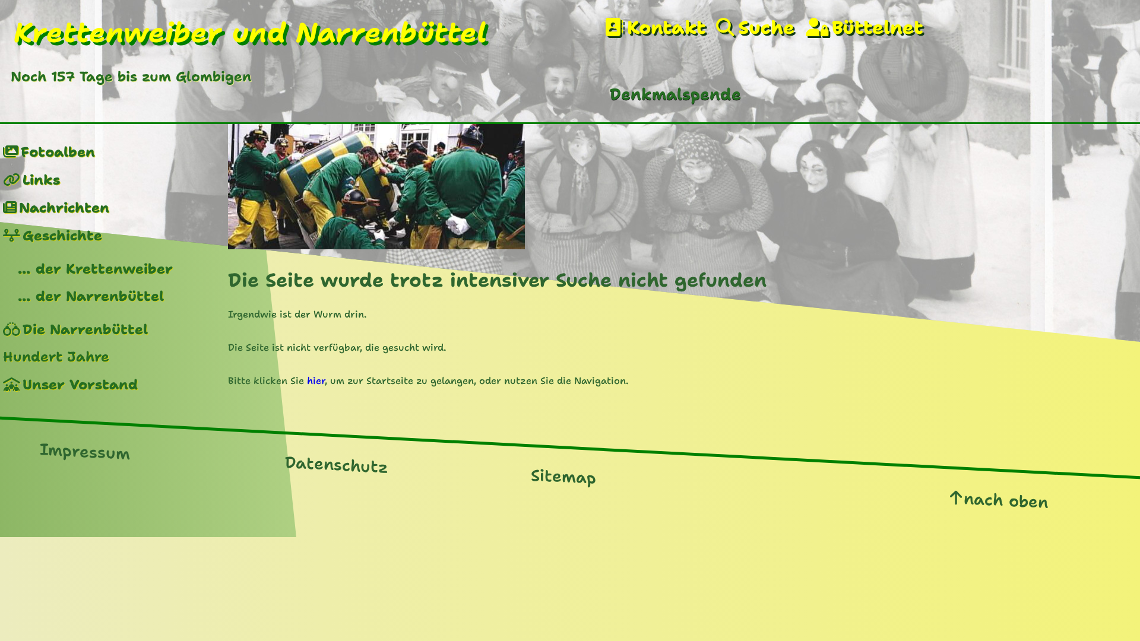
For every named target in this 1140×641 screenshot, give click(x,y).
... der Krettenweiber (95, 268)
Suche (766, 27)
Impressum (85, 452)
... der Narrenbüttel (91, 296)
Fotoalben (58, 151)
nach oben (1006, 500)
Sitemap (563, 477)
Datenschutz (336, 465)
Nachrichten (64, 207)
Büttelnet (877, 27)
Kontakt (666, 27)
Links (41, 179)
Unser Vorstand (80, 384)
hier (316, 381)
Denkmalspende (675, 94)
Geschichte (62, 235)
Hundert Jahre (56, 356)
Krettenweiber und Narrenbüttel (250, 32)
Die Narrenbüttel (85, 329)
